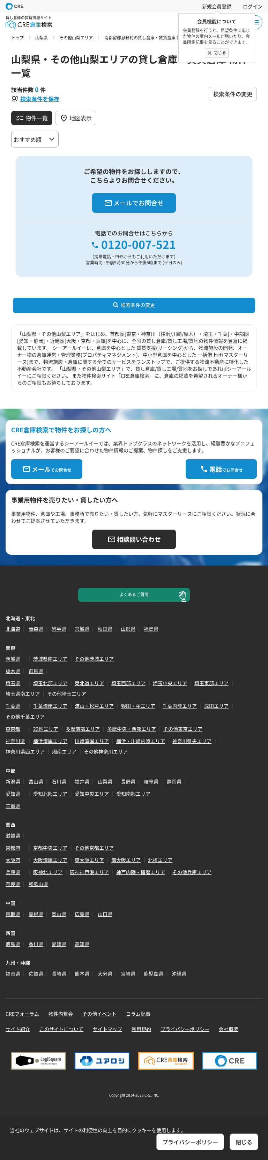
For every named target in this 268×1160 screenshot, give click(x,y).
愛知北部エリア (50, 793)
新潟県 (13, 781)
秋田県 (105, 628)
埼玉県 (13, 683)
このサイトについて (61, 1028)
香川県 (36, 943)
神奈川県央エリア (191, 740)
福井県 (82, 781)
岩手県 (59, 628)
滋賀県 (13, 835)
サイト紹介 (18, 1028)
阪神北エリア (47, 872)
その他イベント (99, 1013)
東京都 (13, 728)
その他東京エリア (182, 728)
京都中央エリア (50, 847)
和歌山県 (38, 883)
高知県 (82, 943)
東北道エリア (89, 683)
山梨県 (105, 781)
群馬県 (36, 670)
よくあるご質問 (134, 594)
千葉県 (13, 705)
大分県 (105, 973)
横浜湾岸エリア (50, 740)
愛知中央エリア (92, 793)
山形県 (128, 628)
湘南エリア (64, 751)
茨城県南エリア (50, 658)
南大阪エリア (126, 859)
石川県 (59, 781)
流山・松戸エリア (94, 705)
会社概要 (228, 1028)
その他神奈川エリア (106, 751)
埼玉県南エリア (23, 693)
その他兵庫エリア (191, 872)
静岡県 (174, 781)
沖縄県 (179, 973)
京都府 (13, 847)
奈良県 (13, 883)
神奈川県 (15, 740)
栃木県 (13, 670)
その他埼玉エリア (66, 693)
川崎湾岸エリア (92, 740)
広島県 (82, 913)
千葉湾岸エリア (50, 705)
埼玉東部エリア (211, 683)
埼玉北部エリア (50, 683)
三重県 (13, 805)
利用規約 (141, 1028)
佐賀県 (36, 973)
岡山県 (59, 913)
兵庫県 (13, 872)
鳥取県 (13, 913)
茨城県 (13, 658)
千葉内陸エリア (180, 705)
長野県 (128, 781)
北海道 (13, 628)
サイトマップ (107, 1028)
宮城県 (82, 628)
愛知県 (13, 793)
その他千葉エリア (25, 716)
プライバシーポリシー (185, 1028)
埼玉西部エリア (128, 683)
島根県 (36, 913)
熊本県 (82, 973)
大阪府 (13, 859)
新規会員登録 (216, 6)
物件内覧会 (61, 1013)
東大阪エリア (89, 859)
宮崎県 (128, 973)
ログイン (252, 6)
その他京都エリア (94, 847)
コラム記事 (138, 1013)
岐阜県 (151, 781)
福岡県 (13, 973)
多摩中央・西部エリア (131, 728)
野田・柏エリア (138, 705)
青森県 (36, 628)
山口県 (105, 913)
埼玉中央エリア (170, 683)
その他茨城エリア (94, 658)
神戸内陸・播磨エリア (140, 872)
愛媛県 (59, 943)
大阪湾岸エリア (50, 859)
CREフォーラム (22, 1013)
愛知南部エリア (133, 793)
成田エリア (216, 705)
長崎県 (59, 973)
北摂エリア (160, 859)
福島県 (151, 628)
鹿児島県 (153, 973)
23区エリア (45, 728)
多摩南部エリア (83, 728)
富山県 (36, 781)
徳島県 (13, 943)
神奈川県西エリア (25, 751)
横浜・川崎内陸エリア (140, 740)
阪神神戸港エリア (89, 872)
